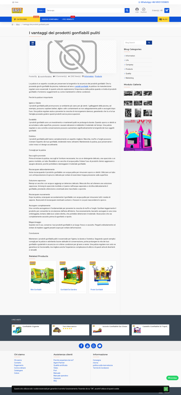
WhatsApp (172, 378)
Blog (18, 24)
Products (98, 76)
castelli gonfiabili (81, 86)
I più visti (16, 320)
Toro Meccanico (69, 326)
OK (166, 389)
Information (89, 76)
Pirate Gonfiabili (97, 290)
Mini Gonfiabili (36, 290)
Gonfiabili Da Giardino (69, 290)
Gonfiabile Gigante (31, 326)
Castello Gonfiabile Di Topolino (155, 326)
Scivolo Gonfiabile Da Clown (115, 326)
